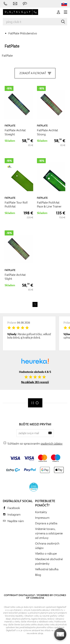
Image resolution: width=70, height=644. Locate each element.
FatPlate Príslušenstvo (22, 33)
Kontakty (41, 512)
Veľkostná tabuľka (46, 569)
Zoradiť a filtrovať (32, 73)
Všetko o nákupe (46, 553)
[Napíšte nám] (15, 3)
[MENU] (65, 12)
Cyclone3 (60, 595)
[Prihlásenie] (58, 12)
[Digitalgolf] (35, 402)
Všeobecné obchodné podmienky (49, 561)
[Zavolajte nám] (5, 3)
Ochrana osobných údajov (47, 545)
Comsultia (37, 597)
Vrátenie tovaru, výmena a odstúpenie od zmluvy (49, 533)
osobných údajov (52, 443)
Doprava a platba (46, 523)
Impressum (42, 518)
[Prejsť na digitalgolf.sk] (64, 3)
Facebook (13, 508)
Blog (38, 575)
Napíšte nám (15, 521)
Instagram (14, 514)
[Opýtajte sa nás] (24, 3)
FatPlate (12, 46)
